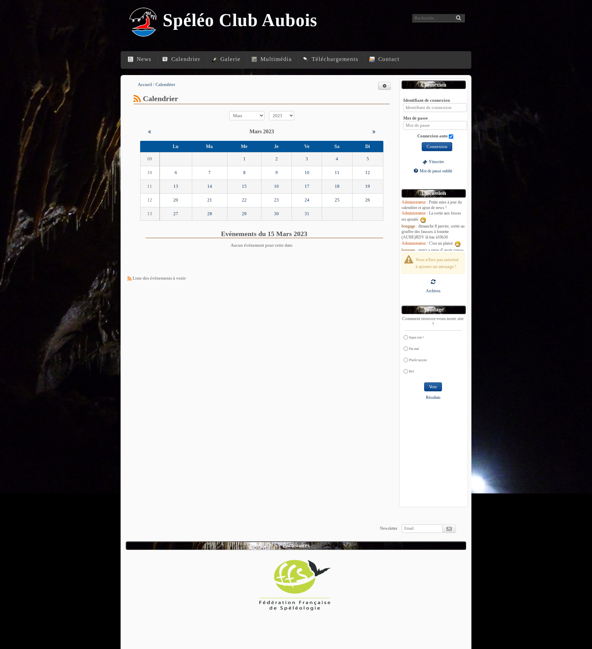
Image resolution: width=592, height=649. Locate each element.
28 (209, 213)
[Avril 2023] (373, 131)
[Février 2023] (149, 131)
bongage (408, 226)
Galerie (230, 59)
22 (244, 200)
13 (175, 186)
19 (367, 186)
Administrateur (414, 202)
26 (367, 200)
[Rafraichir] (433, 281)
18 (337, 186)
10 (307, 172)
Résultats (433, 397)
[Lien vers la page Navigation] (122, 53)
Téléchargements (334, 59)
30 (276, 213)
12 (367, 172)
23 (276, 200)
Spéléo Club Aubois (240, 20)
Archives (433, 291)
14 (209, 186)
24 (307, 200)
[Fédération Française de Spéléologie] (295, 582)
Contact (388, 59)
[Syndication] (137, 98)
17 (307, 186)
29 (244, 213)
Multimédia (275, 59)
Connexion (437, 146)
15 (244, 186)
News (143, 59)
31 (307, 213)
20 (175, 200)
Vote (433, 386)
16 (276, 186)
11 (337, 172)
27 (175, 213)
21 (209, 200)
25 (337, 200)
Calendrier (185, 59)
